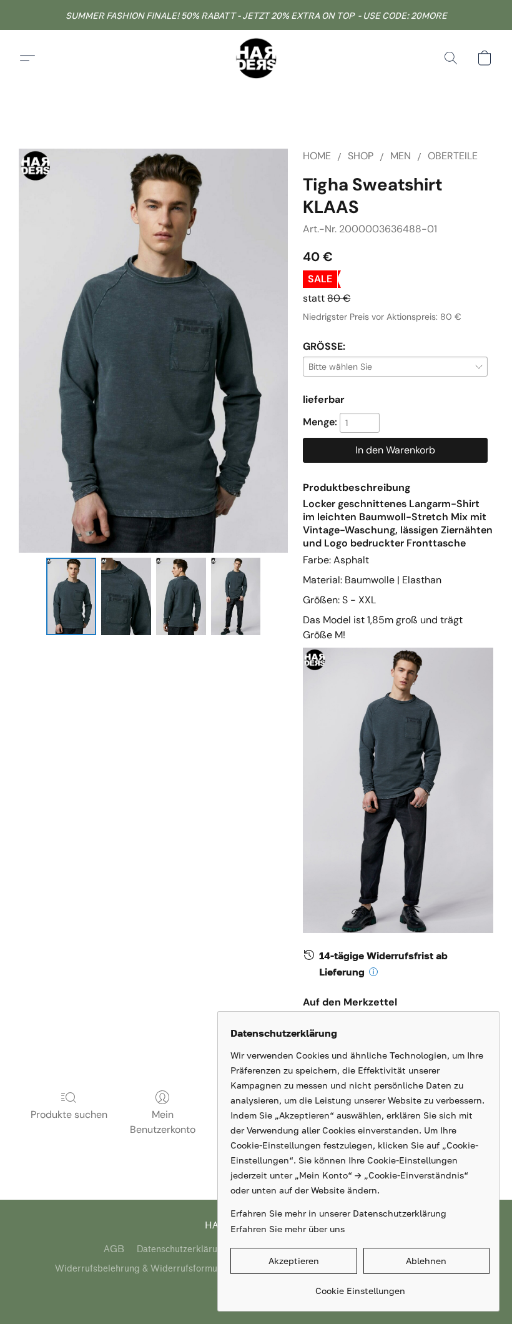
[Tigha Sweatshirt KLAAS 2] (181, 596)
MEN (400, 155)
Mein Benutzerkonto (162, 1122)
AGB (114, 1249)
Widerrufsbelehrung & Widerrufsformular (142, 1268)
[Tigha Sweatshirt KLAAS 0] (71, 596)
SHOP (360, 155)
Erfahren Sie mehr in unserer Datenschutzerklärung (338, 1213)
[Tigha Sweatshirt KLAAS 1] (126, 596)
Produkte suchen (69, 1114)
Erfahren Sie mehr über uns (287, 1228)
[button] (256, 58)
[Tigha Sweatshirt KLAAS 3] (236, 596)
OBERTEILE (453, 155)
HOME (317, 155)
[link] (360, 1286)
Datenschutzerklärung (182, 1249)
